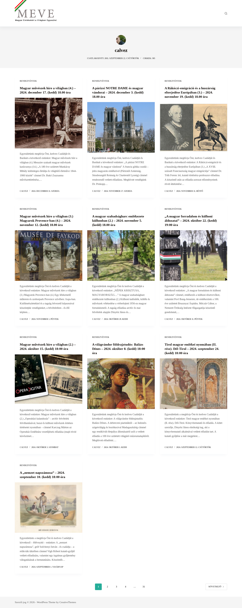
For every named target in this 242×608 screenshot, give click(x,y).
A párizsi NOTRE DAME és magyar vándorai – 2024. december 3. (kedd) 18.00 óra (118, 92)
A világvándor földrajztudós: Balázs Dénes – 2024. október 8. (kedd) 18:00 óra (118, 349)
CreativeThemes (67, 602)
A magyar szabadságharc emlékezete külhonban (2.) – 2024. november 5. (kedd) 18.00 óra (118, 220)
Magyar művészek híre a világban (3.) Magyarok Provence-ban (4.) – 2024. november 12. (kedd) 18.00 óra (46, 220)
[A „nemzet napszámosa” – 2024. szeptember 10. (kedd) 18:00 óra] (48, 507)
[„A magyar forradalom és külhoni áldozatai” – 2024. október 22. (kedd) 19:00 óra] (193, 255)
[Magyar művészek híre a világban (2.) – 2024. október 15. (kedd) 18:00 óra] (48, 379)
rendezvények (28, 81)
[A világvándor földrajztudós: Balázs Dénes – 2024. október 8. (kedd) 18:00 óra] (121, 383)
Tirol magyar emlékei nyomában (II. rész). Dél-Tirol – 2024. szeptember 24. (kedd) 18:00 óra (192, 349)
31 (144, 586)
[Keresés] (226, 13)
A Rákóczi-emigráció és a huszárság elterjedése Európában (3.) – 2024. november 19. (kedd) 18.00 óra (190, 92)
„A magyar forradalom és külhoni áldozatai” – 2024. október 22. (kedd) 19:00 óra (191, 220)
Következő (215, 586)
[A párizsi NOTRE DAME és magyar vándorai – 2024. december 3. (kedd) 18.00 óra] (121, 127)
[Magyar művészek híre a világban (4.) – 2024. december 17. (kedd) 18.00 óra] (48, 123)
